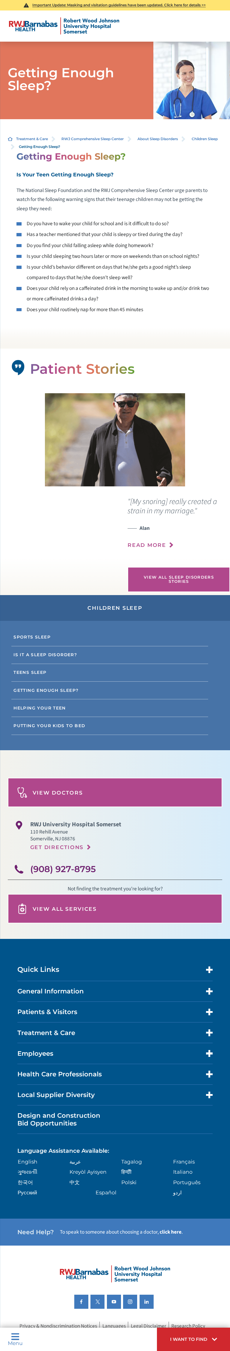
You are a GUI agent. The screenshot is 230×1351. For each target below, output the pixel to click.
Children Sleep (205, 139)
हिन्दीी (126, 1172)
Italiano (183, 1172)
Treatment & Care (32, 139)
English (27, 1161)
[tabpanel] (115, 439)
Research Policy (188, 1325)
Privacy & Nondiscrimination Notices (58, 1325)
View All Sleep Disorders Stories (179, 579)
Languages (114, 1325)
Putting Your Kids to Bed (49, 725)
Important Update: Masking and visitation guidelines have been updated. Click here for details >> (119, 5)
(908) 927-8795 (63, 869)
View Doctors (58, 792)
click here (170, 1232)
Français (184, 1161)
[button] (193, 1339)
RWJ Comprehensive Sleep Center (92, 139)
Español (106, 1192)
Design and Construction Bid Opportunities (58, 1119)
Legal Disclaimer (148, 1325)
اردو (177, 1192)
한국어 (25, 1182)
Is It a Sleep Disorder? (45, 654)
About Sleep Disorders (157, 139)
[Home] (64, 26)
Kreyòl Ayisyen (88, 1172)
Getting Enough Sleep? (45, 690)
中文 (74, 1182)
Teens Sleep (29, 672)
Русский (27, 1192)
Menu (15, 1343)
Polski (129, 1182)
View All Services (65, 909)
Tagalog (131, 1161)
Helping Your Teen (39, 708)
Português (186, 1182)
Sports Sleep (32, 637)
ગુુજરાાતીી (27, 1172)
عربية (75, 1161)
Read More (147, 545)
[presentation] (179, 526)
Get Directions (57, 847)
